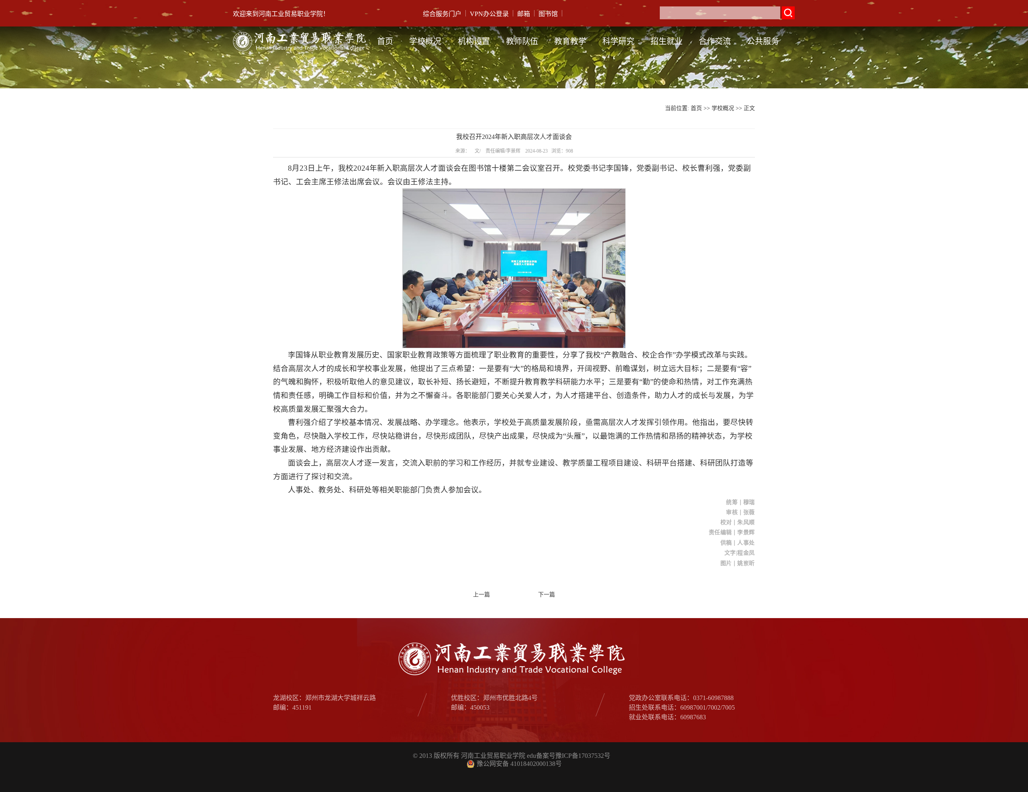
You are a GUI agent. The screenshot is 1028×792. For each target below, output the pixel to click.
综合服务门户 (442, 13)
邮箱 (523, 13)
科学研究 (618, 41)
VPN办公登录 (489, 13)
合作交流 (715, 41)
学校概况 (425, 41)
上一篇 (481, 595)
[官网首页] (301, 32)
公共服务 (763, 41)
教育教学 (570, 41)
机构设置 (474, 41)
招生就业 (667, 41)
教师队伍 (522, 41)
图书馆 (548, 13)
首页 (385, 41)
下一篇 (546, 595)
